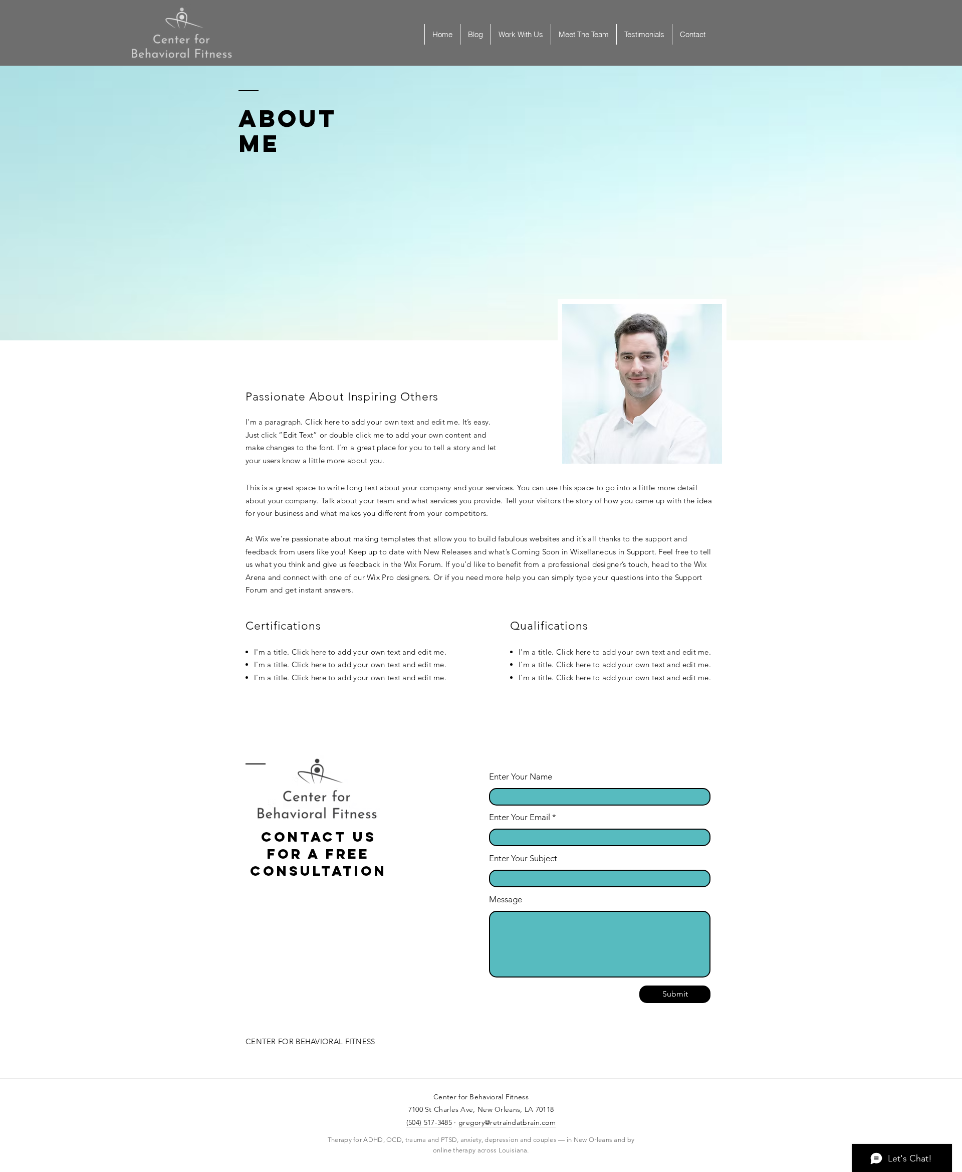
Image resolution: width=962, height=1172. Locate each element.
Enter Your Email (519, 817)
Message (505, 899)
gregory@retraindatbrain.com (507, 1122)
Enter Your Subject (523, 858)
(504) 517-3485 (429, 1122)
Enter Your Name (520, 776)
